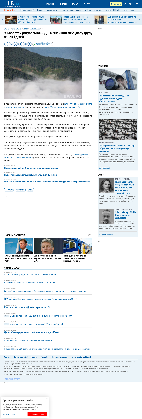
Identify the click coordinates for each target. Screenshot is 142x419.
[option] (26, 19)
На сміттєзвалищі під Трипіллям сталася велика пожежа (31, 168)
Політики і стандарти (59, 357)
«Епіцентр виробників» (70, 10)
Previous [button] (2, 19)
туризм (9, 189)
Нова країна (128, 10)
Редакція (44, 357)
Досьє (74, 4)
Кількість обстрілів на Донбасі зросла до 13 (27, 307)
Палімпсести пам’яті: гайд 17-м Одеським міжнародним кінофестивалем (114, 98)
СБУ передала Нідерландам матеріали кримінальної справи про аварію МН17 (40, 299)
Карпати (20, 189)
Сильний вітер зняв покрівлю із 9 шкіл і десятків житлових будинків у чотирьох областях (47, 181)
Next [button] (139, 19)
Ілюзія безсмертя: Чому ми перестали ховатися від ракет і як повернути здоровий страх (124, 187)
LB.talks (116, 10)
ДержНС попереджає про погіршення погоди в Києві (31, 332)
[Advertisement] (48, 212)
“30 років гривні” (26, 10)
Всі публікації (104, 168)
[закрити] (46, 398)
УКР (131, 4)
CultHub (87, 10)
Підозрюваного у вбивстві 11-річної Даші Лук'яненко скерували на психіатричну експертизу (47, 348)
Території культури (102, 10)
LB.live (86, 4)
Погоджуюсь (37, 414)
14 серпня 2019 (34, 29)
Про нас (7, 357)
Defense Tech (10, 10)
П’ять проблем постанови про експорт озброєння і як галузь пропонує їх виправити (117, 148)
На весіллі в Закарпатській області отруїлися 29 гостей (30, 174)
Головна (7, 28)
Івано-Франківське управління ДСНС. (62, 106)
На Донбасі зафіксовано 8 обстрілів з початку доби (28, 340)
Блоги (63, 4)
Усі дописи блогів (106, 234)
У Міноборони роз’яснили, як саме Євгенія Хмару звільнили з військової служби (32, 19)
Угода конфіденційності (81, 357)
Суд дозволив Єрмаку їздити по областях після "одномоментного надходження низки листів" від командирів (122, 20)
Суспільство (16, 28)
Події (26, 28)
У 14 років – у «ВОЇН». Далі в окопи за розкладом (125, 215)
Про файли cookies (9, 414)
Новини (50, 4)
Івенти (34, 357)
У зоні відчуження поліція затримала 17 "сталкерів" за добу (34, 324)
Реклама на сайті (21, 357)
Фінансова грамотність (46, 10)
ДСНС (30, 189)
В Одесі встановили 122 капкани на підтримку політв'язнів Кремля (38, 315)
